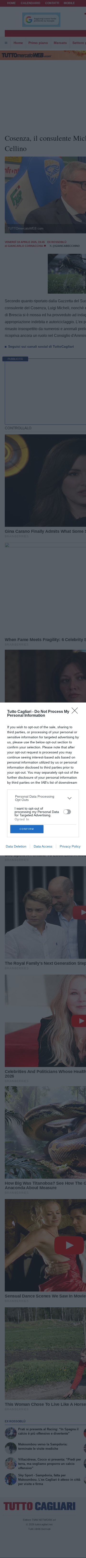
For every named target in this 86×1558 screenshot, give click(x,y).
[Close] (76, 712)
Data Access (43, 846)
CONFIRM (27, 829)
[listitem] (43, 798)
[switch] (67, 811)
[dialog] (43, 779)
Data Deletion (16, 846)
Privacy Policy (70, 846)
